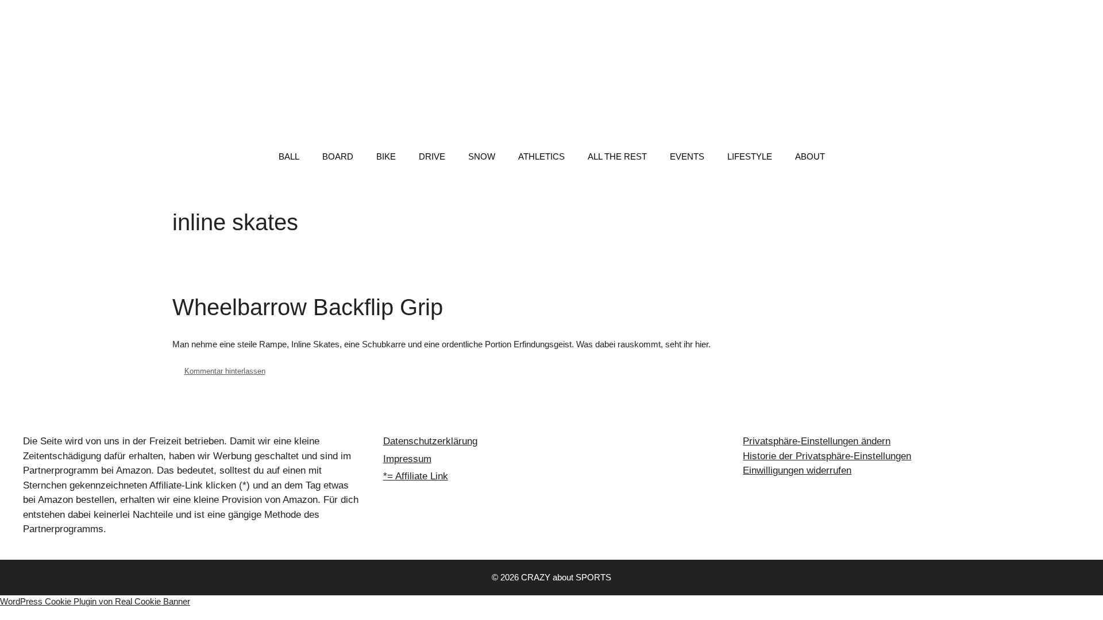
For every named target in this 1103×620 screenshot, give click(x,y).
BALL (289, 156)
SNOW (481, 156)
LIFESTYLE (749, 156)
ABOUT (810, 156)
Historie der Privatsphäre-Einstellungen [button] (827, 456)
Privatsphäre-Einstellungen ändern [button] (816, 441)
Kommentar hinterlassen (224, 371)
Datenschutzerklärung (430, 441)
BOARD (337, 156)
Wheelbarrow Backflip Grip (307, 307)
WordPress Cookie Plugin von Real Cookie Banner (95, 601)
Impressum (407, 459)
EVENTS (687, 156)
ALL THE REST (617, 156)
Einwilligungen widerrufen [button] (797, 470)
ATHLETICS (541, 156)
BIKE (386, 156)
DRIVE (432, 156)
